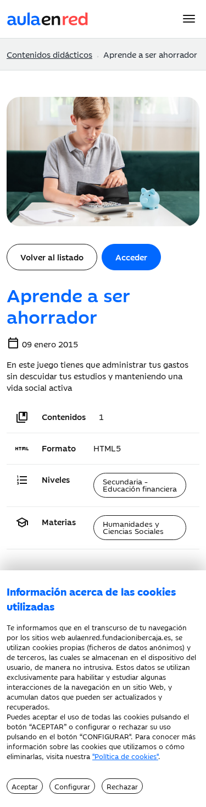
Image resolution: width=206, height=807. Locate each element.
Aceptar (25, 786)
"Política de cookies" (125, 756)
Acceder (131, 257)
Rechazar (122, 786)
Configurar (72, 786)
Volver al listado (51, 257)
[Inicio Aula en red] (48, 17)
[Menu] (189, 18)
